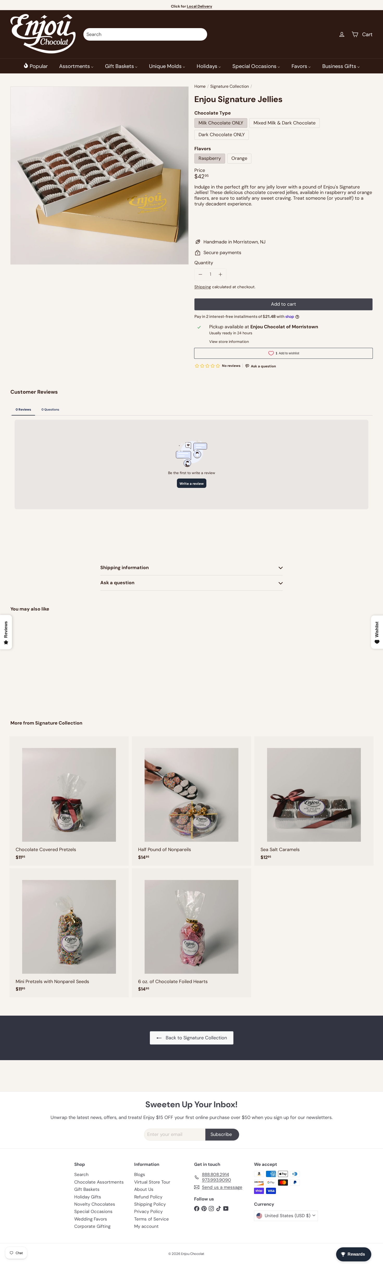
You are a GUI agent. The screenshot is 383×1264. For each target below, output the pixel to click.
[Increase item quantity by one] (221, 274)
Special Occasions (93, 1211)
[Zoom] (99, 175)
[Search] (201, 34)
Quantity (203, 263)
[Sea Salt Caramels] (314, 800)
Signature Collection (229, 86)
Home (200, 86)
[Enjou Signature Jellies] (38, 662)
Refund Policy (148, 1197)
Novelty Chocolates (94, 1204)
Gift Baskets (87, 1189)
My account (146, 1226)
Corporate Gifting (92, 1226)
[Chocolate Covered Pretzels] (69, 800)
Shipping (202, 287)
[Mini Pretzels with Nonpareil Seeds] (69, 932)
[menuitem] (35, 65)
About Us (143, 1189)
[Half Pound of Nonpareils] (191, 800)
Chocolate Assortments (99, 1182)
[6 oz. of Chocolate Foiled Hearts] (191, 932)
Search (81, 1174)
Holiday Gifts (87, 1197)
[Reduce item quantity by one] (200, 274)
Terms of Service (151, 1219)
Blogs (139, 1174)
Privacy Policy (148, 1211)
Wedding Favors (90, 1219)
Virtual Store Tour (152, 1182)
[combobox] (145, 34)
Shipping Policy (150, 1204)
